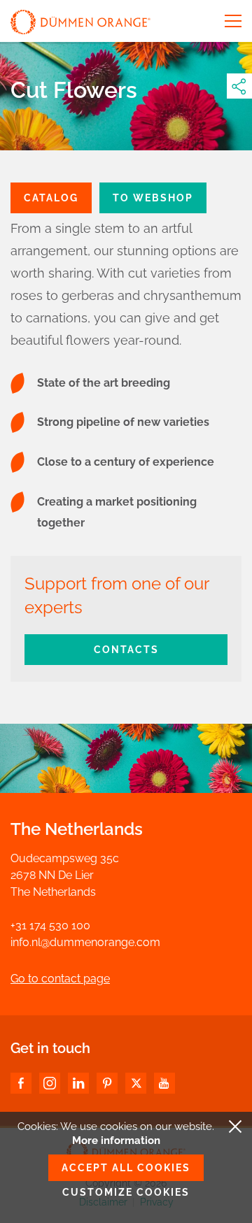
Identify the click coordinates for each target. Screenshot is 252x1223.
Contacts (126, 649)
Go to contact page (60, 978)
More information (116, 1140)
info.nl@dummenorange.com (85, 942)
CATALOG (51, 197)
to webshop (153, 197)
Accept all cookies (126, 1167)
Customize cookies (126, 1192)
